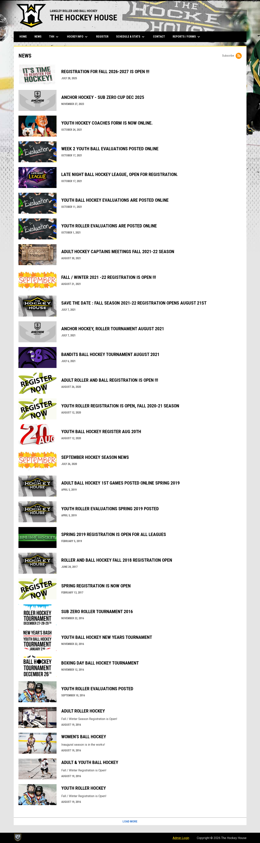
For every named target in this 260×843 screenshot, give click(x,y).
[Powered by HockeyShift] (17, 837)
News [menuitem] (37, 36)
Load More (130, 821)
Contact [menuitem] (159, 36)
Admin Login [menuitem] (181, 838)
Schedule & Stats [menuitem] (130, 36)
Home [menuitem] (23, 36)
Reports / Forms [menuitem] (187, 36)
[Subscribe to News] (239, 56)
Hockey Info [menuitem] (78, 36)
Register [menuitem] (102, 36)
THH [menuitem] (54, 36)
